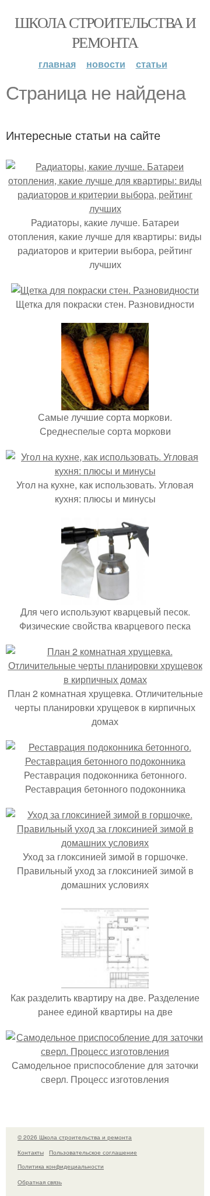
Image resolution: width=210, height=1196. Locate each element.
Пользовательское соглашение (93, 1152)
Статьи (151, 64)
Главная (57, 64)
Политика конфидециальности (61, 1166)
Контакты (31, 1152)
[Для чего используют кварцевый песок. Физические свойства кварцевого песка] (105, 597)
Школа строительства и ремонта (105, 32)
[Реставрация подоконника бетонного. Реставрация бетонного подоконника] (105, 761)
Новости (105, 64)
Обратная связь (40, 1182)
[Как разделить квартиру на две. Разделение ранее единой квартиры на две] (105, 983)
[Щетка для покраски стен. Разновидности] (105, 290)
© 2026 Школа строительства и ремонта (75, 1137)
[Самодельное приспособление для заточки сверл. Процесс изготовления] (105, 1051)
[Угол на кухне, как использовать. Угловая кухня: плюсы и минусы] (105, 470)
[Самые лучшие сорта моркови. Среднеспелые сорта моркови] (105, 403)
